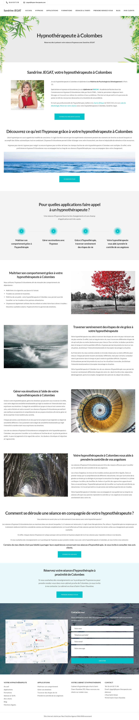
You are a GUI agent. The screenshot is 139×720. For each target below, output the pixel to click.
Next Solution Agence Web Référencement (76, 716)
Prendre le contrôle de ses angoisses (50, 696)
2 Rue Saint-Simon (111, 695)
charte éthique (99, 103)
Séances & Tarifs (82, 10)
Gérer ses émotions (44, 690)
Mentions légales (10, 705)
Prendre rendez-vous (103, 10)
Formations (66, 10)
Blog (118, 10)
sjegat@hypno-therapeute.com (121, 689)
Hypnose (39, 10)
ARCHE (96, 89)
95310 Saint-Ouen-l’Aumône (115, 698)
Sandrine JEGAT (12, 10)
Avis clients (129, 10)
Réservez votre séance (68, 106)
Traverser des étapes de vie (47, 693)
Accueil (28, 10)
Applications (52, 10)
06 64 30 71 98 (113, 686)
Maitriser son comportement (47, 686)
